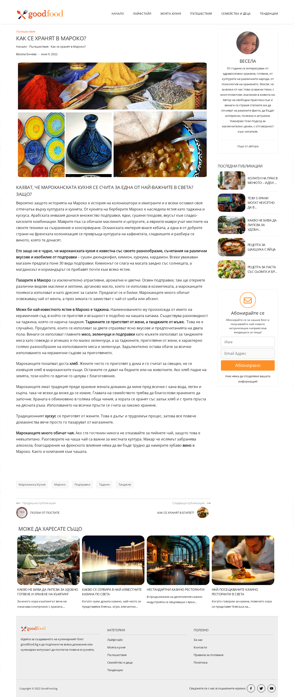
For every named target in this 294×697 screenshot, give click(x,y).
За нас (198, 640)
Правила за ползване (208, 655)
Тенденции (269, 14)
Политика (200, 662)
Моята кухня (171, 14)
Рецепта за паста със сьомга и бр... (262, 269)
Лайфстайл (142, 14)
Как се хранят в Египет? (175, 513)
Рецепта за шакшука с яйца (262, 247)
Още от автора (247, 146)
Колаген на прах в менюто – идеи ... (263, 180)
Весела (248, 61)
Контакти (200, 647)
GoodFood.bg (49, 688)
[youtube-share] (271, 688)
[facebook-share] (251, 688)
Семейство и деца (120, 662)
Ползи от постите (44, 513)
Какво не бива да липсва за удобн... (262, 225)
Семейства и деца (236, 14)
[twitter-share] (261, 688)
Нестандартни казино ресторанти (175, 589)
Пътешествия (201, 14)
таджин (104, 484)
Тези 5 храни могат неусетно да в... (261, 202)
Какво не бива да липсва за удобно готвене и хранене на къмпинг (47, 591)
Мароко (60, 484)
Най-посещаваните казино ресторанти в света (235, 591)
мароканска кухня (32, 484)
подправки (82, 484)
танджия (125, 484)
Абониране (247, 365)
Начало (118, 14)
